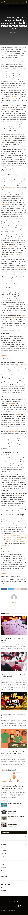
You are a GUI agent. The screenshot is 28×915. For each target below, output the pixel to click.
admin (14, 602)
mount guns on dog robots (9, 509)
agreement (21, 293)
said (12, 121)
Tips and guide (5, 884)
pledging (17, 495)
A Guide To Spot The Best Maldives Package (15, 804)
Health (3, 859)
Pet (2, 873)
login (6, 769)
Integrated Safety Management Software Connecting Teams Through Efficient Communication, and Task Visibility (13, 786)
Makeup (3, 864)
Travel (3, 887)
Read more (5, 800)
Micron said (11, 105)
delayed (24, 364)
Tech (2, 882)
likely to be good (12, 403)
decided (18, 414)
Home (2, 901)
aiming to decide (14, 431)
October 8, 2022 (13, 32)
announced (9, 138)
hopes (7, 127)
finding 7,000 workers (20, 183)
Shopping (4, 876)
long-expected (14, 317)
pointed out (4, 204)
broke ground (5, 132)
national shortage (11, 187)
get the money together (8, 374)
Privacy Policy (9, 901)
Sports (3, 879)
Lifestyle (4, 862)
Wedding (3, 890)
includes (18, 524)
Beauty (3, 841)
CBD (2, 847)
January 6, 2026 (12, 826)
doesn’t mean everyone (15, 254)
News (3, 781)
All (2, 636)
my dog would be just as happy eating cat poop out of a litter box (14, 537)
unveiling (23, 315)
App (2, 839)
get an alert (10, 474)
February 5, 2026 (12, 813)
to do (16, 511)
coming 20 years (8, 109)
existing (14, 96)
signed (13, 291)
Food (2, 856)
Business (3, 844)
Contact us (16, 901)
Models (3, 867)
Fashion (3, 853)
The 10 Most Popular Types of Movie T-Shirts (16, 810)
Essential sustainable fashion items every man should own (16, 817)
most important (20, 267)
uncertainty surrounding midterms (13, 246)
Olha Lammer (5, 790)
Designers (4, 850)
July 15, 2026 (12, 790)
